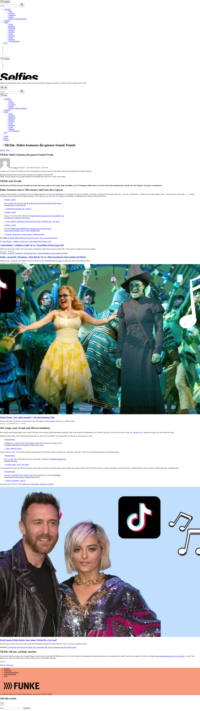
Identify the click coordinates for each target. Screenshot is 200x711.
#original (7, 205)
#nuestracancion (34, 229)
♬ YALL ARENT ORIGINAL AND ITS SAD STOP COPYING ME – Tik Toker (31, 221)
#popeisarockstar (18, 477)
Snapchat (11, 30)
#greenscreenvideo (45, 203)
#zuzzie (42, 216)
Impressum (7, 670)
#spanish (33, 231)
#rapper (48, 216)
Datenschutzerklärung (11, 672)
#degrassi (14, 461)
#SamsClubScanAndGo (12, 231)
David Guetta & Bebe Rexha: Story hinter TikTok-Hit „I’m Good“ (28, 640)
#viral (41, 445)
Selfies (6, 136)
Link (1, 708)
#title (32, 445)
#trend (36, 203)
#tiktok (31, 203)
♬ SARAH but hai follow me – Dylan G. (18, 209)
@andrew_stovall (10, 200)
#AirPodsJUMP (20, 205)
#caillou (53, 203)
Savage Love (137, 432)
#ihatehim (7, 461)
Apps (6, 138)
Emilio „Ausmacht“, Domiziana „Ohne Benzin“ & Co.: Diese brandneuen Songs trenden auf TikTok (43, 257)
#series (12, 205)
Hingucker (9, 665)
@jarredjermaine (9, 439)
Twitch (10, 34)
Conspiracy (12, 15)
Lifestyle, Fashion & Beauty (17, 19)
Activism (11, 13)
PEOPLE (7, 21)
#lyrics (38, 477)
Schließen (6, 2)
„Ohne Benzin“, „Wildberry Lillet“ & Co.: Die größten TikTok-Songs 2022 (32, 245)
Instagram (11, 26)
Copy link (27, 708)
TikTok (10, 24)
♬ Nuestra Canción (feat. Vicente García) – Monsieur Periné (24, 234)
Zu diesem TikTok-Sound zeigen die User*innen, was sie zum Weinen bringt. (33, 238)
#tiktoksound (62, 459)
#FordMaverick (9, 218)
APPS (6, 22)
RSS (5, 676)
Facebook (11, 36)
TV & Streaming (13, 41)
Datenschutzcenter (10, 674)
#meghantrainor (25, 445)
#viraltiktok (8, 445)
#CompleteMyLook (57, 216)
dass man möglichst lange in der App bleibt (170, 656)
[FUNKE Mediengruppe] (21, 692)
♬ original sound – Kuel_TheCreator (16, 464)
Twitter (10, 37)
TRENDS (7, 9)
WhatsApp (11, 28)
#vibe (38, 231)
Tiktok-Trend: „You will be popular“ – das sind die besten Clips (27, 417)
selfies (15, 168)
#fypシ (28, 218)
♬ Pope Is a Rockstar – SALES (14, 480)
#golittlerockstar (30, 477)
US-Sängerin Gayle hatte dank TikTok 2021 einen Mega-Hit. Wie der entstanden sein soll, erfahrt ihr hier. (42, 647)
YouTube (11, 32)
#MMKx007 (25, 229)
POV (6, 43)
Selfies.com (26, 484)
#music (37, 445)
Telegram (11, 39)
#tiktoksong (16, 445)
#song (27, 231)
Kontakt (6, 669)
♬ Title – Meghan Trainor (12, 448)
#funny (59, 203)
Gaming (11, 17)
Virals (10, 11)
